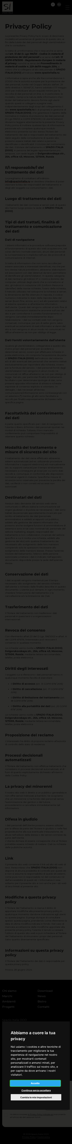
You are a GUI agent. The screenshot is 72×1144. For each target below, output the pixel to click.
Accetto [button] (35, 1083)
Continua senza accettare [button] (36, 1090)
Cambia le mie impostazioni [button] (36, 1097)
